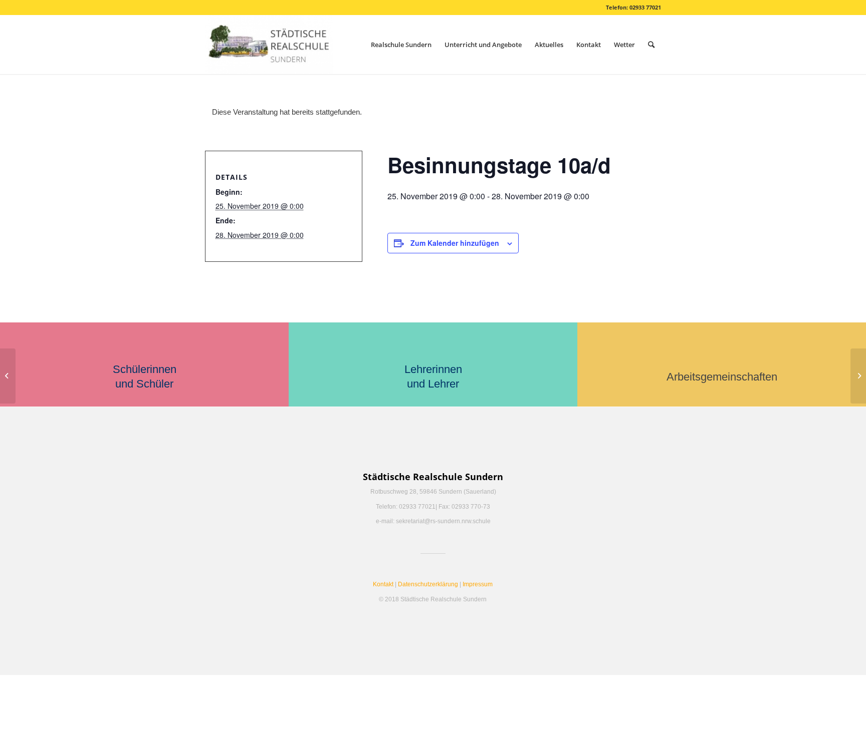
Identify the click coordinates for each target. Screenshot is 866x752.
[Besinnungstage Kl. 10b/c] (8, 376)
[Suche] (651, 44)
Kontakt (383, 584)
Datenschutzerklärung (428, 584)
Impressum (478, 584)
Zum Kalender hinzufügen (454, 243)
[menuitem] (401, 44)
